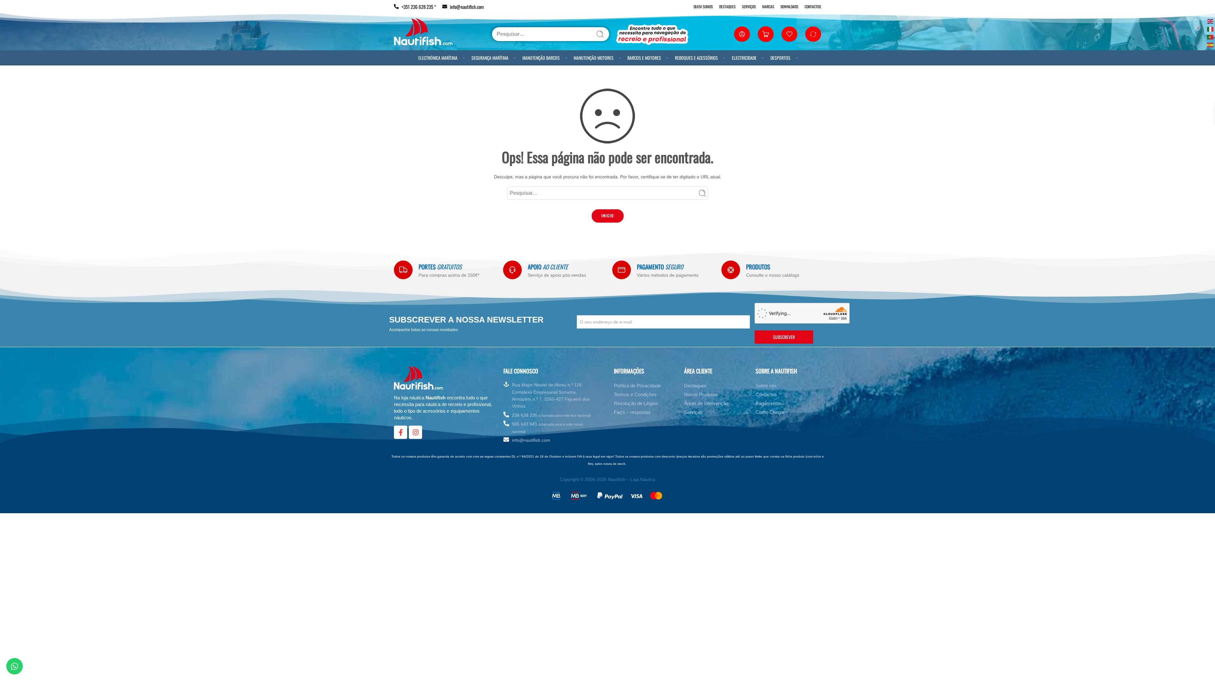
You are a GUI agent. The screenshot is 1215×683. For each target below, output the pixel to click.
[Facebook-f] (400, 432)
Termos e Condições (635, 394)
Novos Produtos (701, 394)
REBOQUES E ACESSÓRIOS (696, 57)
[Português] (1210, 36)
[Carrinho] (765, 34)
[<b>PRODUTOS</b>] (730, 270)
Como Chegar (770, 412)
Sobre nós (766, 385)
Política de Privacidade (637, 385)
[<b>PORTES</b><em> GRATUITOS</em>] (403, 270)
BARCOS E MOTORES (644, 57)
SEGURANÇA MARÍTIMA (489, 57)
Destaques (727, 6)
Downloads (789, 6)
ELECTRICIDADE (744, 57)
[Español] (1210, 44)
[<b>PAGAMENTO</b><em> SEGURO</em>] (621, 270)
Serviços (749, 6)
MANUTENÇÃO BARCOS (541, 57)
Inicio (607, 215)
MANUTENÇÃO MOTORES (594, 57)
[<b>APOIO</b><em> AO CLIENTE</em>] (512, 270)
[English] (1210, 21)
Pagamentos (769, 403)
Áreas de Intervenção (706, 403)
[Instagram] (415, 432)
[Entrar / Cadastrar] (741, 34)
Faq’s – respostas (632, 412)
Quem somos (703, 6)
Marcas (768, 6)
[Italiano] (1210, 29)
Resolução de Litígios (636, 403)
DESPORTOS (780, 57)
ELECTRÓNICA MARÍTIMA (438, 57)
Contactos (813, 6)
